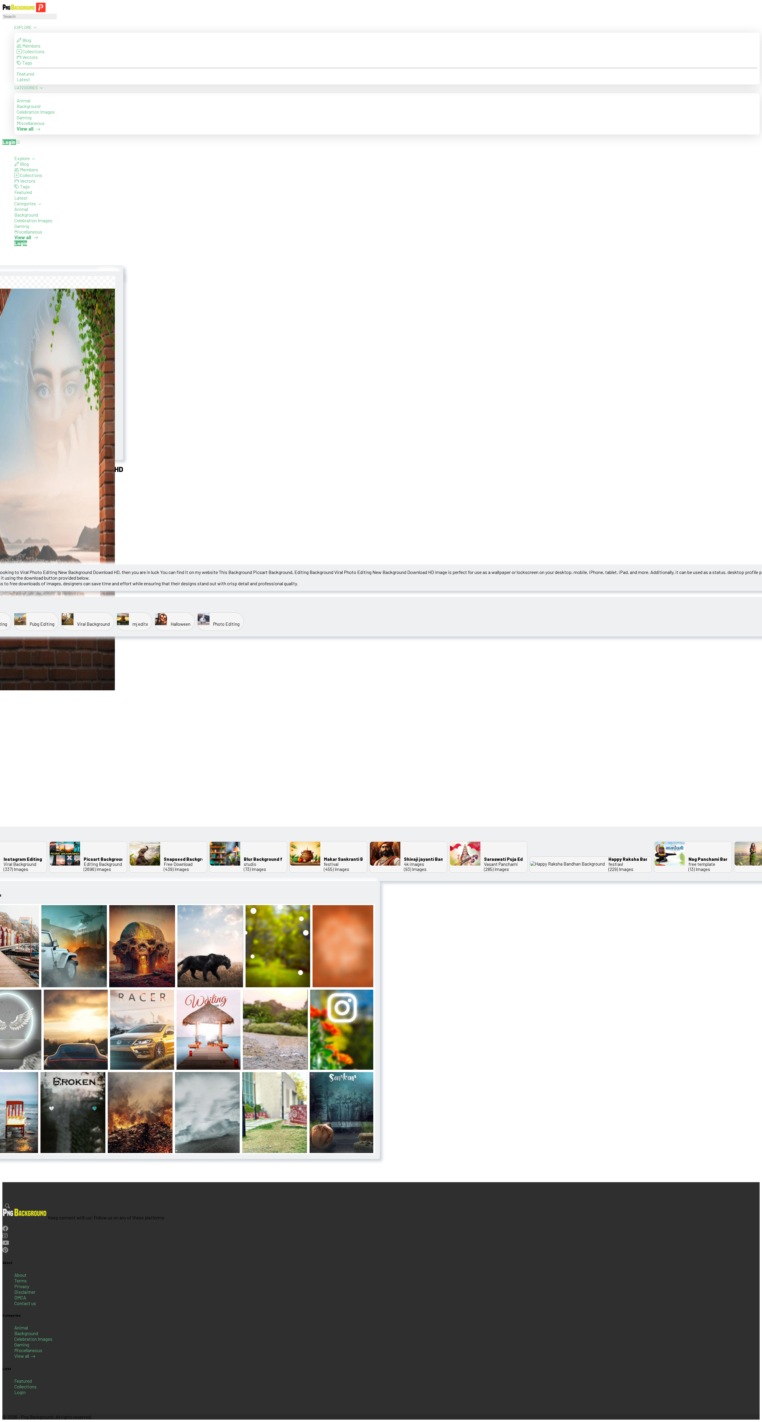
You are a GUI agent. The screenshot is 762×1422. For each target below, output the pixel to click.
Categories (26, 87)
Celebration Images (36, 112)
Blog (26, 40)
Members (30, 46)
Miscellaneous (31, 123)
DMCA (20, 1297)
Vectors (29, 57)
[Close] (4, 149)
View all (21, 1356)
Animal (23, 100)
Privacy (21, 1286)
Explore (23, 27)
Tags (26, 62)
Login (20, 1392)
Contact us (25, 1303)
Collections (33, 51)
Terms (20, 1280)
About (20, 1275)
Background (28, 106)
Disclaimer (24, 1292)
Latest (23, 79)
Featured (25, 73)
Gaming (24, 117)
